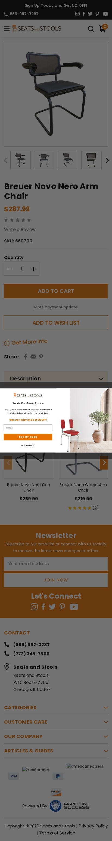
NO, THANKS (28, 446)
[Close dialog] (109, 391)
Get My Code (28, 437)
